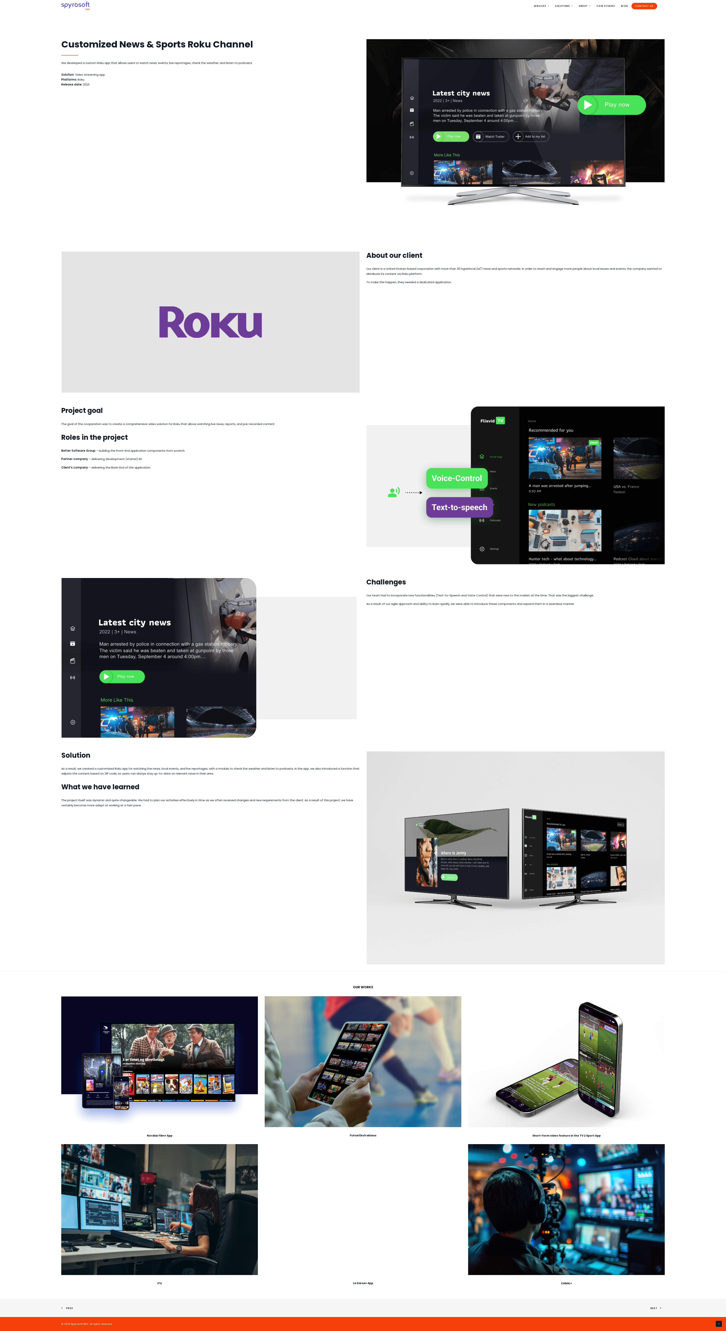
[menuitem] (543, 6)
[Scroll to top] (719, 1324)
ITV (159, 1283)
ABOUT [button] (583, 6)
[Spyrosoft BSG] (75, 6)
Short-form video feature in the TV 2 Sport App (566, 1136)
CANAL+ (566, 1283)
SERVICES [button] (540, 6)
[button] (159, 1061)
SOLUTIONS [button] (562, 6)
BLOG (624, 6)
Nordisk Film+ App (159, 1136)
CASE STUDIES (605, 6)
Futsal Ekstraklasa (363, 1135)
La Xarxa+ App (363, 1283)
